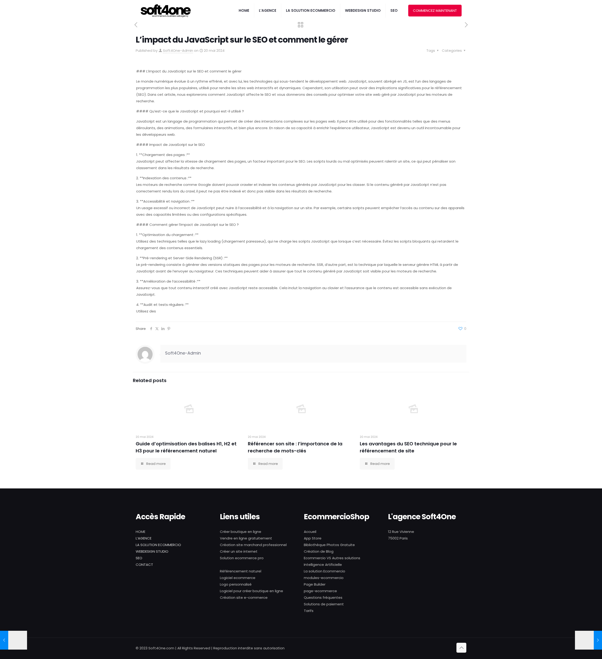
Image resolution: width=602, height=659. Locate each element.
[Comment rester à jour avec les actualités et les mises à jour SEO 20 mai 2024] (588, 640)
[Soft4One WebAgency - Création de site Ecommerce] (165, 10)
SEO (139, 557)
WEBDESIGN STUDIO (152, 551)
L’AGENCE (143, 538)
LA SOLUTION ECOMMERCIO (158, 544)
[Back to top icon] (461, 648)
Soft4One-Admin (178, 50)
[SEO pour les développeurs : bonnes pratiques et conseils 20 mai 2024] (13, 640)
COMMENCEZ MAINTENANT (435, 10)
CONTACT (144, 564)
